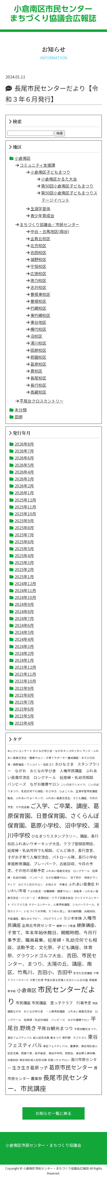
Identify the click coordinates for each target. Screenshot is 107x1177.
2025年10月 (25, 514)
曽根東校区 (40, 294)
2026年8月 (24, 444)
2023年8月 (24, 695)
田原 (19, 417)
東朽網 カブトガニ (74, 1037)
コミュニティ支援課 (37, 165)
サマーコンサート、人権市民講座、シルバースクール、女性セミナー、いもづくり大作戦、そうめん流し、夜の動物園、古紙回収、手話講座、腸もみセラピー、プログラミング (53, 911)
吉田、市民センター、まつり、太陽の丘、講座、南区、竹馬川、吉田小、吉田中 (52, 964)
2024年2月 (24, 653)
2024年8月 (24, 611)
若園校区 (38, 357)
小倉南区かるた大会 (59, 179)
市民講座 (23, 1002)
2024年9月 (24, 604)
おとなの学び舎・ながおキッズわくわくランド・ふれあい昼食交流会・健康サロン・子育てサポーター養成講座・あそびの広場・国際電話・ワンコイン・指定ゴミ (53, 757)
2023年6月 (24, 709)
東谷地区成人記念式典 (33, 1060)
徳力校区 (38, 280)
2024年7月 (24, 618)
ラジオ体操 (72, 918)
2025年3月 (24, 562)
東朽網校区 (40, 315)
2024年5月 (24, 632)
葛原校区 (38, 364)
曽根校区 (38, 301)
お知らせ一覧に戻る (53, 1113)
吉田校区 (38, 252)
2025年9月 (24, 521)
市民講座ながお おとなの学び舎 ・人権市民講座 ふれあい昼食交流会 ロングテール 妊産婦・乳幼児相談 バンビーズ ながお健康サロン (52, 1011)
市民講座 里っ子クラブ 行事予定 (61, 1002)
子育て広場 (36, 980)
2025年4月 (24, 555)
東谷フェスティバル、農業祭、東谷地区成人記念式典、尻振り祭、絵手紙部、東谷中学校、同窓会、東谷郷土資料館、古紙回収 (52, 1053)
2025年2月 (24, 569)
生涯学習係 (40, 209)
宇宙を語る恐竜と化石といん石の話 (66, 980)
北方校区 (38, 245)
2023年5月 (24, 716)
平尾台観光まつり (55, 1028)
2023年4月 (24, 723)
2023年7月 (24, 702)
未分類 (21, 410)
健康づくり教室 (66, 926)
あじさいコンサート (19, 751)
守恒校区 (38, 266)
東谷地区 (38, 322)
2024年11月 (25, 590)
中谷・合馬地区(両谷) (49, 231)
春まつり (55, 1037)
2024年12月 (25, 583)
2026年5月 (24, 465)
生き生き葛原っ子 (30, 1067)
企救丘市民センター (38, 925)
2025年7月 (24, 535)
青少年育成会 (42, 215)
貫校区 (36, 371)
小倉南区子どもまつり (50, 172)
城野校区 (38, 259)
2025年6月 (24, 542)
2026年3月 (24, 479)
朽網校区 (38, 308)
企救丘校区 (40, 238)
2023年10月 (25, 681)
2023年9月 (24, 688)
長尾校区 (38, 378)
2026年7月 (24, 451)
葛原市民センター (71, 1067)
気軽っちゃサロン (59, 1060)
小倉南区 (23, 158)
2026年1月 (24, 493)
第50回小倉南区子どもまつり (67, 186)
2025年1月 (24, 576)
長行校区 (38, 385)
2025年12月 (25, 500)
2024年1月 (24, 660)
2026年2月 (24, 486)
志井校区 (38, 287)
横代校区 (38, 329)
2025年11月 (25, 507)
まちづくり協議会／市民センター (49, 224)
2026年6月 (24, 458)
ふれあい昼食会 (81, 884)
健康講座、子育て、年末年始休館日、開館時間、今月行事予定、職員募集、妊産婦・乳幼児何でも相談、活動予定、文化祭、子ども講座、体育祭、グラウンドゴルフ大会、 (53, 940)
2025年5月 (24, 549)
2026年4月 (24, 472)
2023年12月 (25, 667)
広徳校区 (38, 273)
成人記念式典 (41, 1037)
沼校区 (36, 336)
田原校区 (38, 350)
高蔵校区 (38, 392)
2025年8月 (24, 527)
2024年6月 (24, 625)
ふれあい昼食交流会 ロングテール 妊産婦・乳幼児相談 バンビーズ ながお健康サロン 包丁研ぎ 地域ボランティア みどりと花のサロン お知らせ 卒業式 (52, 877)
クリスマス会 (19, 904)
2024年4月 (24, 639)
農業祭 (36, 1078)
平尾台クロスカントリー (41, 401)
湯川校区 (38, 343)
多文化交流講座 (82, 973)
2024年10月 (25, 597)
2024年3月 (24, 646)
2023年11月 (25, 674)
